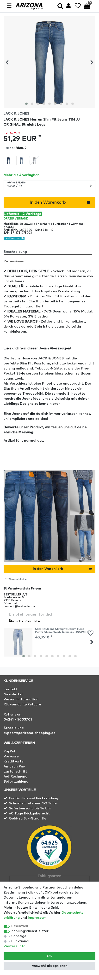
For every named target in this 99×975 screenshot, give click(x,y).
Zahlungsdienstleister (30, 931)
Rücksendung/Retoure (22, 704)
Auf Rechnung (15, 776)
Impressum (37, 917)
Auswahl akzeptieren (50, 966)
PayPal (9, 751)
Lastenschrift (15, 771)
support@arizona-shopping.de (30, 733)
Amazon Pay (14, 766)
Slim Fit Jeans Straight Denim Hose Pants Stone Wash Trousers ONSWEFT (62, 630)
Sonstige (18, 936)
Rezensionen (14, 261)
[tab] (49, 250)
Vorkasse (11, 756)
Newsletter (13, 694)
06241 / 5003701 (18, 719)
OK (49, 956)
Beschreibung (15, 252)
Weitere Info (14, 946)
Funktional (20, 941)
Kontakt (11, 689)
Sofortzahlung (16, 781)
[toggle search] (60, 6)
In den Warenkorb (48, 202)
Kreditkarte (14, 761)
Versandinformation (21, 699)
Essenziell (19, 926)
